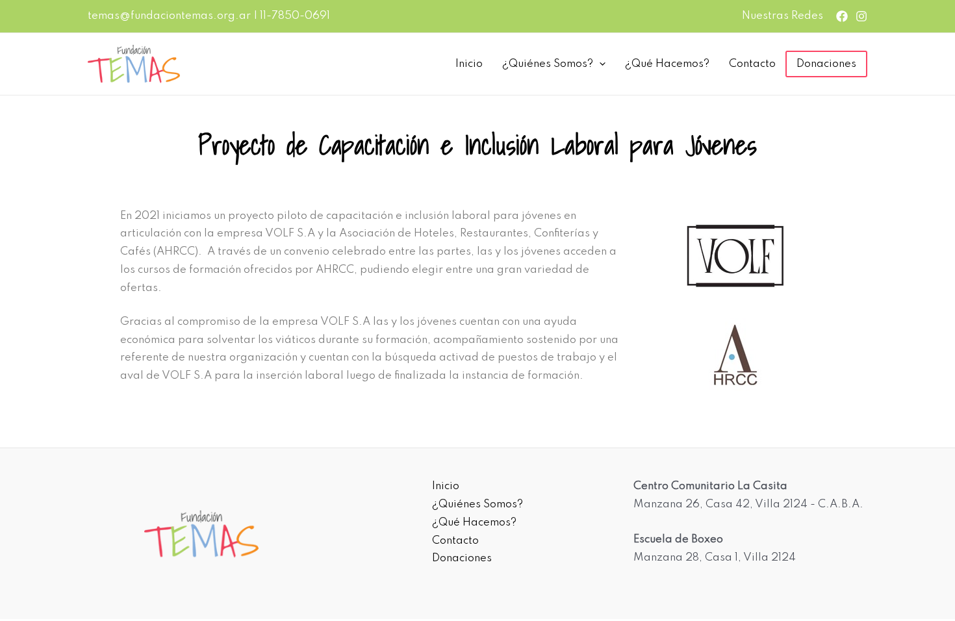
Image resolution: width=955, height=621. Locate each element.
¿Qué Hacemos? (667, 64)
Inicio (469, 64)
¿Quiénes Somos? (547, 64)
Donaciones (826, 64)
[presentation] (599, 64)
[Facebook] (842, 16)
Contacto (752, 64)
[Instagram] (861, 16)
